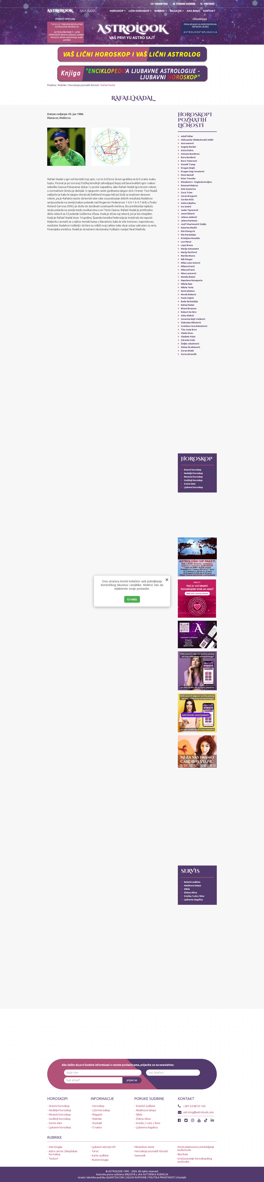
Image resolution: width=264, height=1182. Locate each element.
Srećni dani (189, 484)
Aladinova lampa (192, 885)
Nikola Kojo (186, 284)
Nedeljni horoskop (193, 473)
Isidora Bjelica (188, 203)
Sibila (187, 889)
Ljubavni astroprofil (104, 1146)
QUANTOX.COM (115, 1177)
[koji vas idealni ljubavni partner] (197, 598)
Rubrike (159, 10)
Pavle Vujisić (187, 298)
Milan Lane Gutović (190, 263)
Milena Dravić (188, 266)
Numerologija (100, 1159)
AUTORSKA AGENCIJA (155, 1174)
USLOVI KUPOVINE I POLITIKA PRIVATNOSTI (151, 1177)
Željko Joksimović (190, 343)
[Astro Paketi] (197, 670)
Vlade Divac (187, 333)
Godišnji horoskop (193, 480)
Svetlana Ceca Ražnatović (194, 326)
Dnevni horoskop (192, 470)
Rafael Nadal (187, 305)
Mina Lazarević (188, 273)
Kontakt (209, 10)
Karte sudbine (100, 1155)
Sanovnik (140, 1155)
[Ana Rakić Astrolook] (197, 751)
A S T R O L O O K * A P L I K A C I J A (200, 32)
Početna (51, 85)
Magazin (176, 10)
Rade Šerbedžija (189, 301)
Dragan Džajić (188, 168)
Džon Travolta (188, 178)
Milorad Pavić (188, 270)
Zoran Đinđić (187, 350)
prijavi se (132, 1080)
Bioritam (183, 1154)
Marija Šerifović (189, 252)
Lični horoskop (139, 10)
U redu (132, 599)
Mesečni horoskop (193, 477)
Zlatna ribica (190, 892)
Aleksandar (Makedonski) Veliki (197, 140)
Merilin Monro (188, 256)
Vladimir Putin (188, 336)
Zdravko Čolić (188, 340)
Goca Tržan (186, 192)
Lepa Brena (187, 245)
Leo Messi (186, 242)
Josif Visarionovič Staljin (193, 224)
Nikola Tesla (187, 287)
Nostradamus (188, 291)
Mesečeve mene (144, 1146)
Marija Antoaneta (190, 249)
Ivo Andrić (186, 206)
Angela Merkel (188, 147)
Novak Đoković (188, 294)
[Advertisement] (197, 404)
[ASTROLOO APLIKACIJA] (197, 634)
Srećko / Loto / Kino (194, 896)
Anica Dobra (187, 150)
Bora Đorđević (188, 157)
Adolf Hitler (187, 136)
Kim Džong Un (188, 231)
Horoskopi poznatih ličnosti (83, 85)
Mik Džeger (187, 259)
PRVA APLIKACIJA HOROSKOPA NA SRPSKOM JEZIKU (200, 25)
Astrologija (55, 1146)
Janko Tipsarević (189, 210)
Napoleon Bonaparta (191, 280)
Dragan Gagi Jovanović (192, 171)
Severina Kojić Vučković (193, 319)
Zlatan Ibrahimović (190, 347)
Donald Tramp (188, 164)
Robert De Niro (188, 312)
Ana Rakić (88, 11)
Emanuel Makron (189, 185)
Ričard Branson (188, 308)
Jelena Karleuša (189, 220)
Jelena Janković (189, 217)
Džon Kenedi (187, 175)
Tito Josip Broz (189, 329)
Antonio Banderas (190, 154)
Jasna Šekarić (188, 213)
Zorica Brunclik (188, 354)
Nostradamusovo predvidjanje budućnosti (196, 1148)
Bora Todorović (189, 161)
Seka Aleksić (187, 315)
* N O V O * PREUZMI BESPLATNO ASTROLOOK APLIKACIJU (67, 25)
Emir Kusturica (188, 189)
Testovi (53, 1158)
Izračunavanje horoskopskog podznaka (195, 1160)
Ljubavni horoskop (193, 487)
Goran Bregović (189, 196)
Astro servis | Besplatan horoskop (63, 1153)
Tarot (95, 1151)
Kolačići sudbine (192, 882)
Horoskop (116, 10)
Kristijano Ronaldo (190, 238)
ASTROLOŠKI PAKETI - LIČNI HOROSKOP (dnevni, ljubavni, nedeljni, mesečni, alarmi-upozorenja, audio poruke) (67, 36)
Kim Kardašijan (188, 234)
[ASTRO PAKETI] (197, 556)
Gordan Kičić (187, 199)
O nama (97, 1127)
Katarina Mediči (189, 227)
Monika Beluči (188, 277)
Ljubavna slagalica (193, 899)
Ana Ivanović (187, 143)
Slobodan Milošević (191, 322)
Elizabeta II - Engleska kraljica (196, 182)
